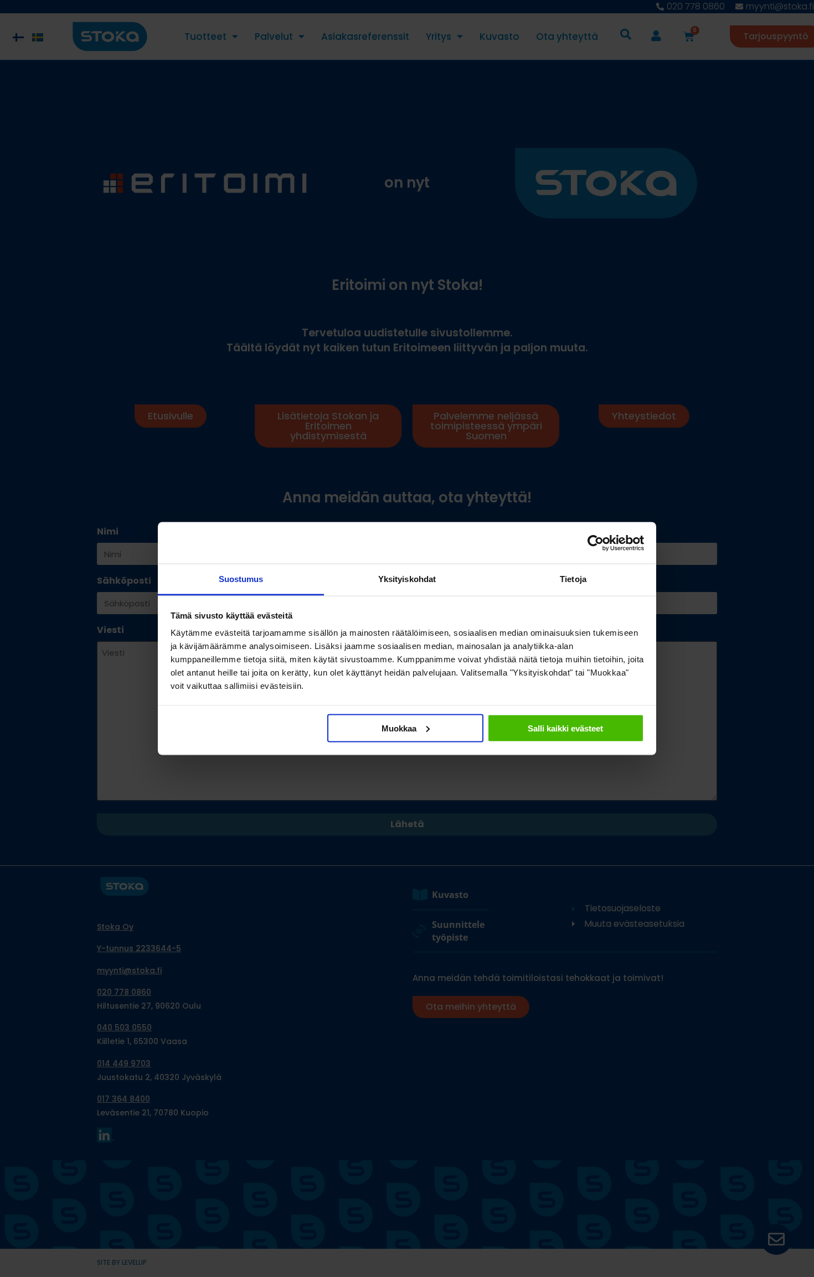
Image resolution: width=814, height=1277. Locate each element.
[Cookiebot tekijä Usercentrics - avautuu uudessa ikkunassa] (595, 542)
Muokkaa (399, 728)
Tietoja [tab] (573, 579)
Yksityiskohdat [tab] (407, 579)
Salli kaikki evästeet (565, 728)
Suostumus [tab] (241, 579)
